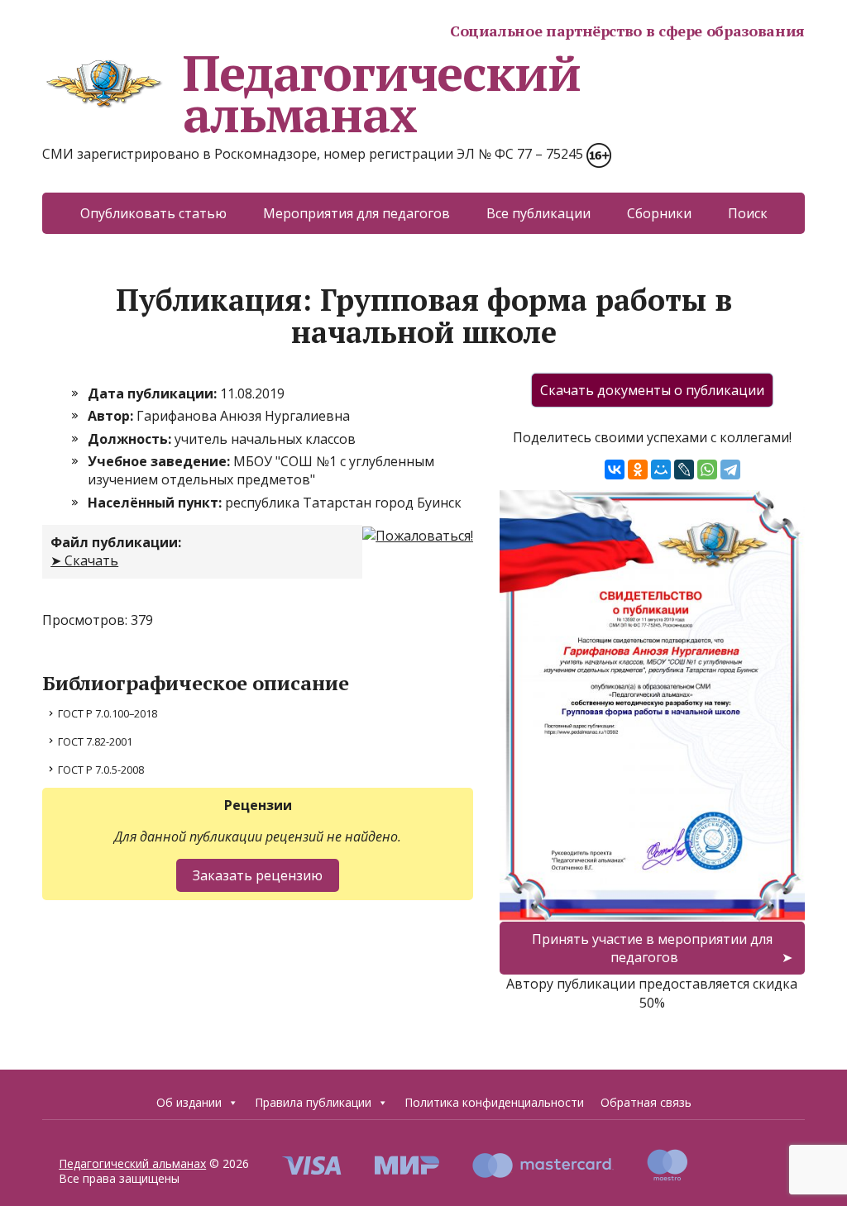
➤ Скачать (84, 560)
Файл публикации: (115, 542)
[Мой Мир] (661, 469)
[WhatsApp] (707, 469)
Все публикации (538, 213)
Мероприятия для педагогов (356, 213)
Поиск (748, 213)
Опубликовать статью (153, 213)
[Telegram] (730, 469)
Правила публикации (313, 1102)
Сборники (659, 213)
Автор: (112, 416)
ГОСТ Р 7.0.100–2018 (107, 713)
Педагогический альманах (381, 93)
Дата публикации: (154, 393)
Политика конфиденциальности (494, 1102)
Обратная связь (646, 1102)
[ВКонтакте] (614, 469)
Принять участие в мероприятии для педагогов (652, 948)
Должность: (131, 439)
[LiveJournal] (684, 469)
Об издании (189, 1102)
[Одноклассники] (638, 469)
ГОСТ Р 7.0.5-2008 (101, 769)
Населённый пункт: (156, 502)
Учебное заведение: (160, 461)
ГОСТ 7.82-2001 (95, 741)
